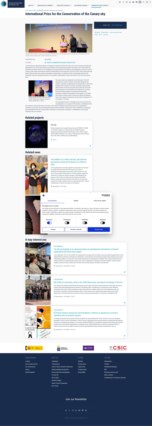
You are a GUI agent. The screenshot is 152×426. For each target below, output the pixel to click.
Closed (54, 139)
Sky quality (97, 32)
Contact (27, 361)
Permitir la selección (76, 229)
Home (26, 10)
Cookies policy (82, 369)
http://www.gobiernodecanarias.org (62, 348)
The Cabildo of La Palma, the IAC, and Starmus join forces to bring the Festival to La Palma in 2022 (69, 162)
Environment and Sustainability (61, 372)
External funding (56, 380)
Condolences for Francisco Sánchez (115, 377)
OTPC (100, 34)
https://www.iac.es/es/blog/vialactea (140, 2)
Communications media (116, 32)
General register (30, 372)
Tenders (106, 364)
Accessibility (81, 372)
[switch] (67, 223)
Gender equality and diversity (60, 369)
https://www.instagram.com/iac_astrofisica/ (126, 2)
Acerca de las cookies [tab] (100, 200)
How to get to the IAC (31, 364)
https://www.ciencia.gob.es (34, 348)
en (143, 2)
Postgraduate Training (80, 5)
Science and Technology (63, 5)
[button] (58, 38)
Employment (108, 361)
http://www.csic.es (118, 348)
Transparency (56, 364)
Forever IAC (55, 375)
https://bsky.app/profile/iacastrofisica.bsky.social (136, 2)
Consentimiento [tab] (52, 200)
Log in (147, 2)
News (35, 10)
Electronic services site (111, 372)
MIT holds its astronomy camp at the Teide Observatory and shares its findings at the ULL (88, 282)
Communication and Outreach (99, 5)
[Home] (4, 4)
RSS (105, 369)
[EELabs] (90, 146)
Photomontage (117, 25)
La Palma (105, 34)
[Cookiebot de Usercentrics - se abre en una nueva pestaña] (103, 195)
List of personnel (30, 367)
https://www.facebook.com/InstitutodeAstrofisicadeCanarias (123, 2)
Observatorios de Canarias (44, 5)
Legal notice (81, 367)
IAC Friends (55, 386)
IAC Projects (55, 377)
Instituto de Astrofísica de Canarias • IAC (15, 4)
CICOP (96, 34)
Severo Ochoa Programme (59, 383)
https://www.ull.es (88, 348)
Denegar (53, 229)
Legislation (55, 361)
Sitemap (80, 361)
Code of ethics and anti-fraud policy (62, 367)
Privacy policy (82, 364)
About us (30, 5)
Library (27, 369)
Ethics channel (108, 375)
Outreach (31, 10)
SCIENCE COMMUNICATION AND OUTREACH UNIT (61, 62)
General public (104, 32)
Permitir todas (99, 229)
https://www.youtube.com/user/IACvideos (133, 2)
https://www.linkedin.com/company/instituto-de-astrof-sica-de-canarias (130, 2)
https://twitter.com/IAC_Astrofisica (120, 2)
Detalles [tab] (76, 200)
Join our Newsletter (76, 399)
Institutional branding (110, 367)
